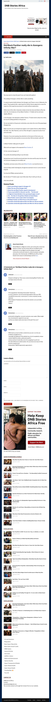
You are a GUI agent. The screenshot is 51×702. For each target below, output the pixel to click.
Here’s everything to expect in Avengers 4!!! (19, 186)
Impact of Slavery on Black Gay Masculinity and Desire (25, 538)
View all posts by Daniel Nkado (21, 258)
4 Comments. (19, 49)
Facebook (29, 700)
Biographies (7, 641)
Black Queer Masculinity (10, 644)
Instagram (39, 700)
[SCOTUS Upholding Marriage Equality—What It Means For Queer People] (8, 552)
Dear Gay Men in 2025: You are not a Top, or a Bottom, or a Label (28, 531)
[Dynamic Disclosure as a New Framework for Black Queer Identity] (8, 494)
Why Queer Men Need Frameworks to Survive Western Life (26, 514)
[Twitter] (41, 1)
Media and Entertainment (11, 658)
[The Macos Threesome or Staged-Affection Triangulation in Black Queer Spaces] (8, 631)
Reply (10, 283)
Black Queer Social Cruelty (11, 646)
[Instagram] (43, 1)
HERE (9, 451)
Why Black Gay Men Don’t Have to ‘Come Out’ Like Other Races (27, 459)
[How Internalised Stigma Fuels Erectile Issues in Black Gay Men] (8, 572)
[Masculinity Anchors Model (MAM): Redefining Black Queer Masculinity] (8, 487)
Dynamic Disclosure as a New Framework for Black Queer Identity (28, 493)
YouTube (43, 700)
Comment (6, 363)
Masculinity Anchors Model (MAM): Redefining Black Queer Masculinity (29, 486)
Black (28, 147)
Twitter (34, 700)
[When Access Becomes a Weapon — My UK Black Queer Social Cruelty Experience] (8, 624)
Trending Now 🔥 (8, 670)
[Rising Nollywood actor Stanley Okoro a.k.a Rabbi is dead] (25, 217)
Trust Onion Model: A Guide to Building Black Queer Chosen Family (28, 520)
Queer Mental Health (9, 665)
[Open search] (46, 36)
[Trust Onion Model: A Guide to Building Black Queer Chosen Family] (8, 521)
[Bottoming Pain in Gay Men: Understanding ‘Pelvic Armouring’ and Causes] (8, 566)
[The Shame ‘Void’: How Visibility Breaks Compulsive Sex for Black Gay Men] (8, 480)
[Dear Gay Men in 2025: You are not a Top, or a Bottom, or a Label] (8, 532)
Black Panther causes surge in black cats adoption (21, 197)
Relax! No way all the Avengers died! (17, 188)
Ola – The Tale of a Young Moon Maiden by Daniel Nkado (23, 196)
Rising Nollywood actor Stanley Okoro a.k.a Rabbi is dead (25, 224)
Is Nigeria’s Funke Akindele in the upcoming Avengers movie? (24, 194)
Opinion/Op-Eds (8, 660)
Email (5, 386)
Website (6, 392)
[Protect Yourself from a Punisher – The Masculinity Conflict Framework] (8, 473)
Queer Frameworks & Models (12, 663)
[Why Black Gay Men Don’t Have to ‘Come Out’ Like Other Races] (8, 460)
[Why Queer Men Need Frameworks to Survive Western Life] (8, 514)
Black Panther (28, 164)
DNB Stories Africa (15, 5)
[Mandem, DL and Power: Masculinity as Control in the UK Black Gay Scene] (8, 507)
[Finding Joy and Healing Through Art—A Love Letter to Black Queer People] (8, 593)
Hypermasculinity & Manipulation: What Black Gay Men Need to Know (29, 558)
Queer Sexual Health (9, 668)
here (36, 255)
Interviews (7, 653)
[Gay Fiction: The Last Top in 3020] (8, 579)
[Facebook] (39, 1)
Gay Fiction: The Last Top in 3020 (20, 579)
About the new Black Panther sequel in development (21, 190)
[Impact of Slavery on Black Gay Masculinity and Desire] (8, 538)
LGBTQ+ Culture (8, 656)
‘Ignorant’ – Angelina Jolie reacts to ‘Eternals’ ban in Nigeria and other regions (10, 224)
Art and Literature (9, 639)
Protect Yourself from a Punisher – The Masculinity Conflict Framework (29, 473)
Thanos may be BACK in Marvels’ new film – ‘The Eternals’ (23, 192)
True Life (6, 672)
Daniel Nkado (13, 49)
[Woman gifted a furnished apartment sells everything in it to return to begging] (40, 217)
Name (5, 380)
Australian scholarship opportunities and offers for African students (25, 201)
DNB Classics (16, 41)
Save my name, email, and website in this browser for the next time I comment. (23, 400)
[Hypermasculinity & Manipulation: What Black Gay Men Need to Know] (8, 559)
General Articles (10, 41)
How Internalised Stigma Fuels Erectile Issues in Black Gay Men (27, 572)
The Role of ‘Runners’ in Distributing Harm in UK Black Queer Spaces (29, 610)
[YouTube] (44, 1)
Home (5, 41)
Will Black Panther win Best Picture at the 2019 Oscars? (22, 199)
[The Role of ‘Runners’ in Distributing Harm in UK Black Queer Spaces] (8, 610)
